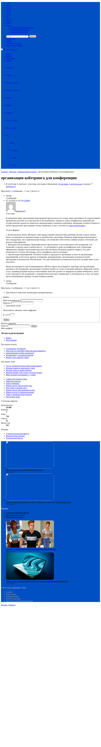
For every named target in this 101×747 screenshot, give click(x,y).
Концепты (9, 113)
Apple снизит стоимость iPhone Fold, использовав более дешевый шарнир (37, 581)
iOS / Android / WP (12, 82)
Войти (6, 320)
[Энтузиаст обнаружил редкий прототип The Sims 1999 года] (30, 547)
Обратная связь (12, 596)
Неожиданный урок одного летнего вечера (24, 373)
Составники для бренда (16, 349)
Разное (14, 158)
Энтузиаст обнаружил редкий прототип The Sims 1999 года (31, 549)
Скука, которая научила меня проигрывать (24, 366)
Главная (4, 172)
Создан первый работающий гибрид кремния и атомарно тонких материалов (38, 502)
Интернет (9, 98)
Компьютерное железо (20, 30)
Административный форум (22, 27)
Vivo (7, 16)
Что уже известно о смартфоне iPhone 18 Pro (24, 470)
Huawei (8, 14)
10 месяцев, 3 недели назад (70, 184)
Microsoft (9, 19)
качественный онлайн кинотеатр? (20, 353)
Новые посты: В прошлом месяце (20, 392)
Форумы (9, 25)
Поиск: (4, 326)
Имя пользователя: (11, 300)
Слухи (13, 165)
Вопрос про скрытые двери (17, 357)
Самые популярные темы (16, 379)
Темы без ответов (13, 381)
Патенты (14, 150)
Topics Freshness (12, 383)
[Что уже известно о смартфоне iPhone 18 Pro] (30, 468)
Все (12, 143)
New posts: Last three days (16, 388)
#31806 (26, 200)
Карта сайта (11, 594)
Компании (9, 105)
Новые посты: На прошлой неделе (20, 390)
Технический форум (19, 32)
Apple (8, 3)
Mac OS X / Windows (13, 90)
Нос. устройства (11, 120)
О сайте (9, 592)
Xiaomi (8, 10)
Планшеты (9, 75)
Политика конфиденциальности (19, 601)
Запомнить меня (13, 306)
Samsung (9, 8)
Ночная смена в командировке (19, 370)
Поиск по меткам (13, 599)
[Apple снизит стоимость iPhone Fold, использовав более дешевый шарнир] (30, 579)
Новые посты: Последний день (19, 386)
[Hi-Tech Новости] (9, 50)
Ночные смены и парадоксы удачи (20, 368)
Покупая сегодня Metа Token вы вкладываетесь (26, 351)
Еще (7, 135)
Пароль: (7, 303)
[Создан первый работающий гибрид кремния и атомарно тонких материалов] (30, 500)
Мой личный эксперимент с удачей (21, 375)
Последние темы (13, 397)
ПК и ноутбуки (11, 128)
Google (8, 12)
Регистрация (11, 340)
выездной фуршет (77, 225)
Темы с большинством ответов (19, 395)
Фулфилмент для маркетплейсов (19, 355)
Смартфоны (10, 67)
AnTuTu (9, 21)
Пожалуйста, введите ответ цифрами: (20, 310)
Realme (8, 23)
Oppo (8, 5)
